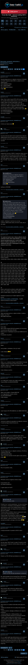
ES (2, 23)
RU (24, 23)
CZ (7, 23)
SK (11, 23)
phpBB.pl (19, 662)
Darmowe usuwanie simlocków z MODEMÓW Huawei (10, 62)
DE (11, 20)
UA (7, 20)
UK (20, 20)
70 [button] (21, 69)
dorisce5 (2, 338)
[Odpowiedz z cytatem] (24, 74)
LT (15, 23)
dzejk (2, 164)
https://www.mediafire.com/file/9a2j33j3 (9, 298)
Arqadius (2, 92)
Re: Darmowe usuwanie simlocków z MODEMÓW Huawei (11, 75)
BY (20, 23)
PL (2, 20)
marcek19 (5, 563)
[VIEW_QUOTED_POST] (10, 499)
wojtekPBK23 (3, 523)
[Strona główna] (14, 4)
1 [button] (12, 69)
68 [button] (17, 69)
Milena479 (2, 373)
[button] (9, 69)
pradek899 (2, 72)
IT (24, 20)
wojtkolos (2, 400)
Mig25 (2, 460)
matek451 (2, 146)
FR (15, 20)
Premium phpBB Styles (18, 661)
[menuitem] (2, 28)
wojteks (5, 128)
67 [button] (15, 69)
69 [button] (19, 69)
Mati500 (2, 472)
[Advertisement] (14, 46)
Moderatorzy (6, 64)
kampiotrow (3, 428)
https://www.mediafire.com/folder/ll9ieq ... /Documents (15, 189)
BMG (1, 385)
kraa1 (2, 306)
